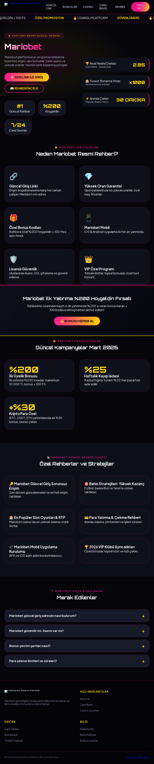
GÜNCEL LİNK (51, 7)
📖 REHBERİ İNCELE (24, 88)
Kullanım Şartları (89, 740)
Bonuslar (144, 757)
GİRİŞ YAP (140, 7)
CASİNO (88, 6)
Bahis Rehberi (88, 734)
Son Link (85, 698)
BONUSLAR (70, 6)
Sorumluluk (11, 734)
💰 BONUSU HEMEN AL (77, 321)
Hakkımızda (87, 728)
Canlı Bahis (86, 704)
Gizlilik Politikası (14, 740)
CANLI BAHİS (103, 7)
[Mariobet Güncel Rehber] (25, 7)
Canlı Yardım (12, 728)
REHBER (120, 6)
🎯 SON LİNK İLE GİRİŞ (27, 77)
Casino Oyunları (89, 710)
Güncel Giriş (132, 757)
